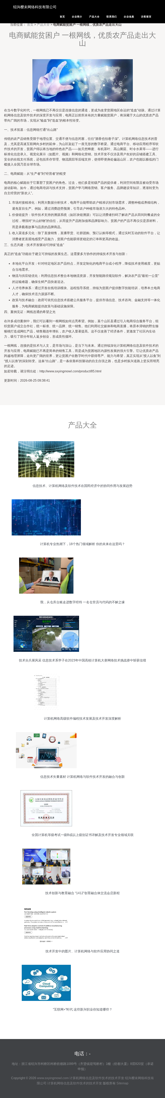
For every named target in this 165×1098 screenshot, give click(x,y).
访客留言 (146, 16)
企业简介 (77, 16)
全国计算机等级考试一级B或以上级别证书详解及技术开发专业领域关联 (83, 835)
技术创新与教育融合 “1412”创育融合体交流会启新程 (82, 893)
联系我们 (111, 16)
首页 (62, 16)
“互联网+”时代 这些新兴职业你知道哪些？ (82, 1009)
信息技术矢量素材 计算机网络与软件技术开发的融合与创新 (82, 776)
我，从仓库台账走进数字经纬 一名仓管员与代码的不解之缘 (82, 602)
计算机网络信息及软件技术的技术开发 (96, 1078)
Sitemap (122, 1083)
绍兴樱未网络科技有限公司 (35, 7)
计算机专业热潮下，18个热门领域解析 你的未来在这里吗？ (82, 544)
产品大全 (94, 16)
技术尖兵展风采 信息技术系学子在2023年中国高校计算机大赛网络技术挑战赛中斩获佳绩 (82, 660)
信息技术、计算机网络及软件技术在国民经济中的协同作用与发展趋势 (82, 486)
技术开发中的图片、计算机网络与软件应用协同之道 (82, 951)
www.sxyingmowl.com (53, 1078)
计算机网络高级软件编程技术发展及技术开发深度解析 (82, 718)
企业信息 (129, 16)
